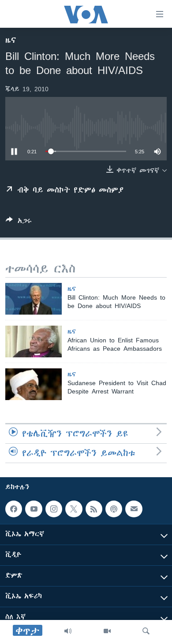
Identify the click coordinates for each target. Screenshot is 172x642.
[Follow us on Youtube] (33, 509)
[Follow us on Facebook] (13, 509)
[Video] (107, 631)
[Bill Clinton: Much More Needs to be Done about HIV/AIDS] (33, 299)
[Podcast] (113, 509)
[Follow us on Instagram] (53, 509)
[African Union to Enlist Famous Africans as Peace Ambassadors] (33, 341)
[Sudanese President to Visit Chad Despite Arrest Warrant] (33, 384)
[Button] (19, 222)
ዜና (10, 40)
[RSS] (94, 509)
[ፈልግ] (146, 631)
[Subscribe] (133, 509)
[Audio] (68, 631)
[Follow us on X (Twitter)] (73, 509)
